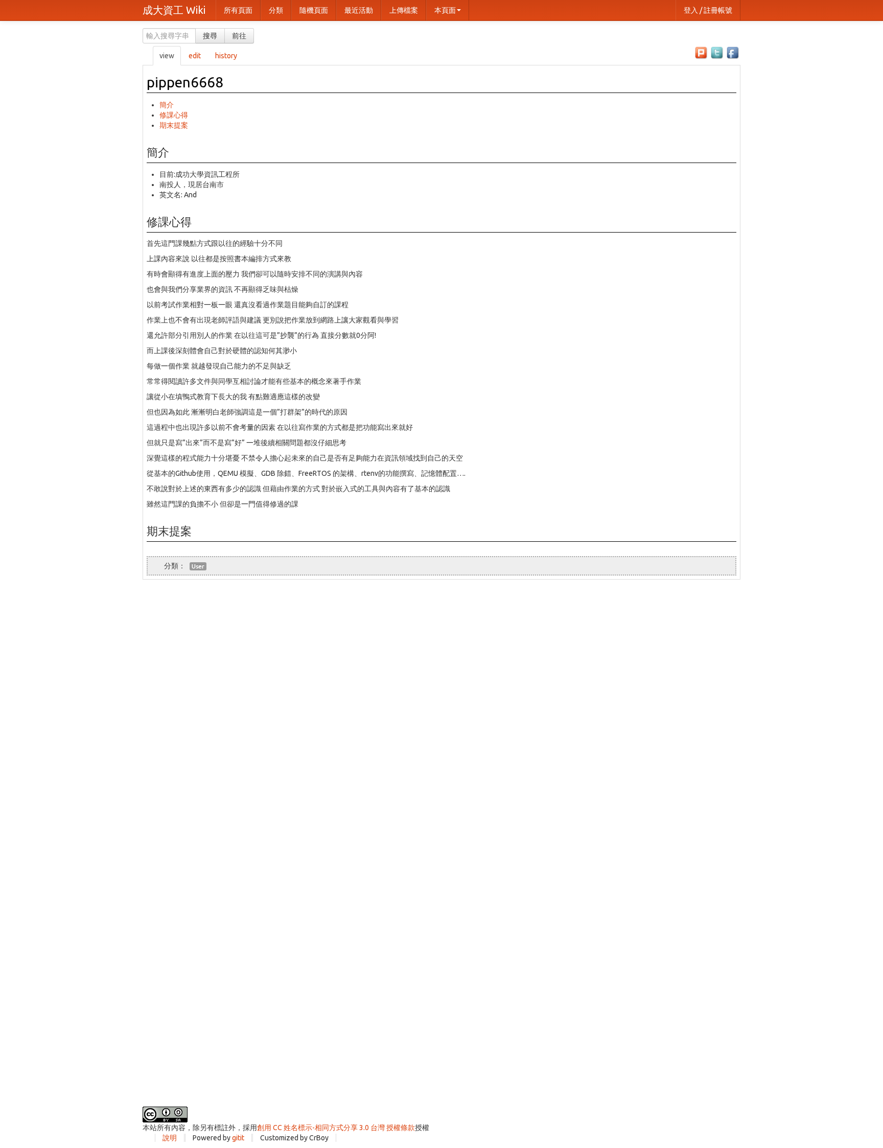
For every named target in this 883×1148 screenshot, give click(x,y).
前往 (239, 36)
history (226, 56)
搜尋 (210, 36)
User (198, 566)
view (166, 56)
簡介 (166, 105)
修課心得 (173, 115)
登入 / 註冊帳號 (708, 10)
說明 (169, 1138)
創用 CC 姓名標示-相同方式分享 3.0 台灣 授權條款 (336, 1127)
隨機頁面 (313, 10)
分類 (276, 10)
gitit (238, 1138)
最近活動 (358, 10)
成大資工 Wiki (174, 10)
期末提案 (173, 125)
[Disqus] (441, 707)
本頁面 (445, 10)
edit (195, 56)
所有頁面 (238, 10)
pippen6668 (185, 82)
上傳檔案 (403, 10)
